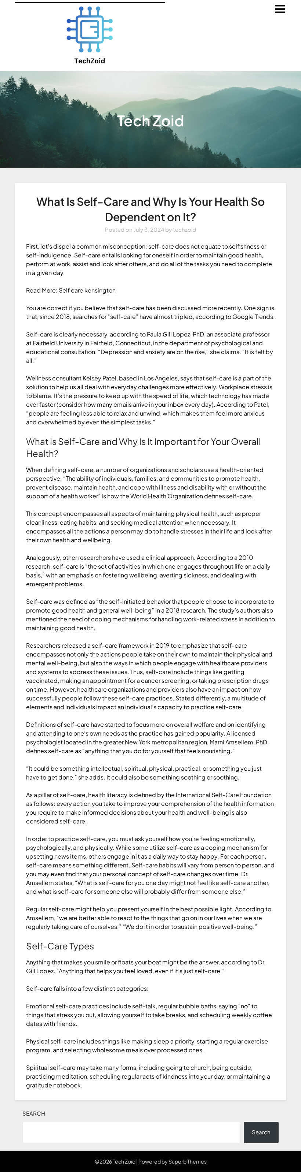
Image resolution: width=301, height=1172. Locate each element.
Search (33, 1113)
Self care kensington (87, 290)
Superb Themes (187, 1161)
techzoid (184, 229)
